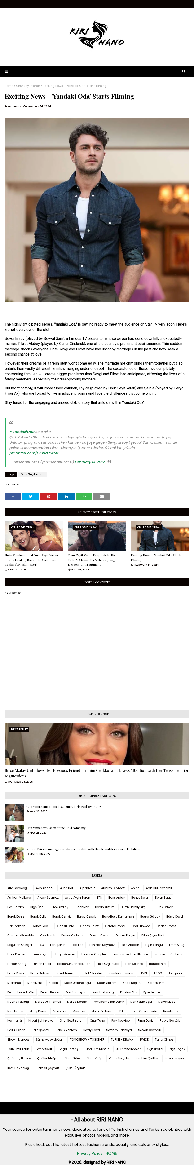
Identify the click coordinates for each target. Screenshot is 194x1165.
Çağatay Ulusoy (19, 1058)
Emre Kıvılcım (16, 954)
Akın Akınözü (45, 888)
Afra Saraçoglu (18, 888)
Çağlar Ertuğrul (47, 1058)
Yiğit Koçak (177, 1049)
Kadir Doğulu (132, 983)
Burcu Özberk (86, 916)
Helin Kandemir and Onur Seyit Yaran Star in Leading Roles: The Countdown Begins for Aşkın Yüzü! (31, 559)
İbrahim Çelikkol (147, 1058)
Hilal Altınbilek (92, 973)
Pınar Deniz (145, 1021)
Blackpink (82, 907)
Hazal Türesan (66, 973)
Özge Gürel (72, 1058)
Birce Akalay (59, 907)
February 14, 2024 (90, 461)
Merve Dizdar (167, 1002)
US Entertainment (128, 1049)
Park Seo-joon (121, 1021)
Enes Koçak (41, 954)
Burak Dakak (164, 907)
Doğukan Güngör (19, 945)
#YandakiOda (22, 431)
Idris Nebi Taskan (121, 973)
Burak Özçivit (61, 916)
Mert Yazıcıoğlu (141, 1002)
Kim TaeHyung (103, 992)
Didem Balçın (125, 935)
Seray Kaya (91, 1030)
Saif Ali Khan (16, 1030)
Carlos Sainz (89, 926)
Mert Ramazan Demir (109, 1002)
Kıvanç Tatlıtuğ (18, 1002)
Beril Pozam (15, 907)
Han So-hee (134, 964)
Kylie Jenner (151, 992)
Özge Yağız (95, 1058)
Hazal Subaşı (39, 973)
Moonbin (79, 1011)
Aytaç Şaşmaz (48, 898)
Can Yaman (16, 926)
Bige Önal (37, 907)
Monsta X (59, 1011)
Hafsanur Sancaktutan (74, 964)
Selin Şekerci (40, 1030)
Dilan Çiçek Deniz (153, 935)
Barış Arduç (116, 898)
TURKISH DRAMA (122, 1039)
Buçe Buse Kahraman (118, 916)
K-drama (14, 983)
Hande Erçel (157, 964)
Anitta (135, 888)
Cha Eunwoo (141, 926)
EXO (41, 945)
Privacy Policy (89, 1153)
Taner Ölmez (164, 1039)
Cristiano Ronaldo (20, 935)
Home (9, 86)
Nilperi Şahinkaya (40, 1021)
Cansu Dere (65, 926)
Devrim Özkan (99, 935)
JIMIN (143, 973)
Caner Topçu (41, 926)
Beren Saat (163, 898)
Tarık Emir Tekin (18, 1049)
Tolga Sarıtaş (68, 1049)
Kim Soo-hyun (76, 992)
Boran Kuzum (105, 907)
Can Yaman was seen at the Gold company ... (57, 828)
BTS (99, 898)
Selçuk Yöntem (66, 1030)
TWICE (144, 1039)
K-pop (53, 983)
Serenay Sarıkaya (119, 1030)
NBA (120, 1011)
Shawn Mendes (18, 1039)
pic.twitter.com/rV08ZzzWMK (34, 452)
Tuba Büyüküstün (97, 1049)
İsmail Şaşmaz (48, 1068)
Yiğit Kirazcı (155, 1049)
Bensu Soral (140, 898)
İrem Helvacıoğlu (19, 1068)
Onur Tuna (97, 1021)
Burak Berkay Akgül (134, 907)
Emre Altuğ (176, 945)
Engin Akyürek (65, 954)
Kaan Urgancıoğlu (77, 983)
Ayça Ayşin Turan (77, 898)
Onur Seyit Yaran (28, 86)
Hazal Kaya (15, 973)
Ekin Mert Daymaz (102, 945)
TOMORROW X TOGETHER (87, 1039)
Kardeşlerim (156, 983)
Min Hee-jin (15, 1011)
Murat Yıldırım (101, 1011)
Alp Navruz (87, 888)
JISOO (157, 973)
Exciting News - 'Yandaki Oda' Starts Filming (156, 557)
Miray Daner (38, 1011)
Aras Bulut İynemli (159, 888)
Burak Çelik (38, 916)
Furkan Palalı (42, 964)
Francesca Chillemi (168, 954)
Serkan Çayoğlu (149, 1030)
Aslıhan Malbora (19, 898)
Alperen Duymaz (113, 888)
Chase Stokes (166, 926)
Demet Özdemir (72, 935)
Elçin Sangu (154, 945)
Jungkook (175, 973)
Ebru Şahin (57, 945)
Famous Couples (93, 954)
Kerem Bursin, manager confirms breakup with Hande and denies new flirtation (83, 849)
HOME (111, 1153)
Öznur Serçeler (119, 1058)
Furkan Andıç (16, 964)
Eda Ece (77, 945)
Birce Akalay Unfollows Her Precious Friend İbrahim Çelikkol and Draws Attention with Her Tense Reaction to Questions (97, 773)
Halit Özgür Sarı (108, 964)
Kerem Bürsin (49, 992)
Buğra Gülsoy (150, 916)
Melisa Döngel (77, 1002)
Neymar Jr (14, 1021)
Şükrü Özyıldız (75, 1068)
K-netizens (35, 983)
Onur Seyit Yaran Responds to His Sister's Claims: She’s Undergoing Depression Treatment (91, 559)
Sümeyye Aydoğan (50, 1039)
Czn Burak (47, 935)
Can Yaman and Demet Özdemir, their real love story (64, 806)
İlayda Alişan (174, 1058)
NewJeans (170, 1011)
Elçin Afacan (130, 945)
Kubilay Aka (128, 992)
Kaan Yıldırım (106, 983)
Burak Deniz (15, 916)
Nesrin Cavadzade (143, 1011)
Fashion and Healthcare (130, 954)
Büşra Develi (175, 916)
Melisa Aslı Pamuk (48, 1002)
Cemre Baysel (115, 926)
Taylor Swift (43, 1049)
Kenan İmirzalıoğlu (20, 992)
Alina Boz (66, 888)
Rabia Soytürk (170, 1021)
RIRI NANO (14, 106)
